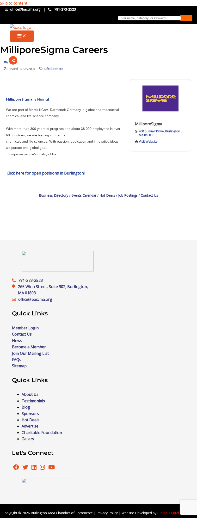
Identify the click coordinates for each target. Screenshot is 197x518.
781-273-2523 (65, 9)
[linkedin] (34, 467)
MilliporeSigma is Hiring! (27, 99)
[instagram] (43, 467)
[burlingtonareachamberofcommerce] (58, 270)
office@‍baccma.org (35, 299)
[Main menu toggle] (22, 36)
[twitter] (25, 467)
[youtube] (51, 467)
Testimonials (33, 401)
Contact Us (149, 195)
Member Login (25, 328)
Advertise (30, 426)
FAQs (16, 359)
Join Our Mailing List (30, 353)
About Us (30, 394)
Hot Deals (107, 195)
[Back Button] (6, 62)
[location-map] (15, 299)
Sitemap (19, 365)
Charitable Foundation (42, 432)
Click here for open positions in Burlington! (46, 173)
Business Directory (53, 195)
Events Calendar (83, 195)
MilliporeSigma (148, 123)
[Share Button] (13, 60)
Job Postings (128, 195)
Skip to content (13, 3)
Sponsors (30, 413)
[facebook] (16, 467)
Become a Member (29, 346)
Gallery (28, 438)
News (17, 340)
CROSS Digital (168, 513)
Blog (26, 407)
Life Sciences (53, 68)
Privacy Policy (107, 513)
